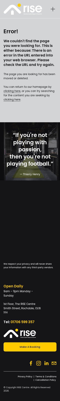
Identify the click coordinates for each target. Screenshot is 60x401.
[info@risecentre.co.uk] (54, 363)
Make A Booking (30, 347)
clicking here (12, 91)
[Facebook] (30, 363)
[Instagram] (38, 363)
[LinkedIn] (46, 363)
